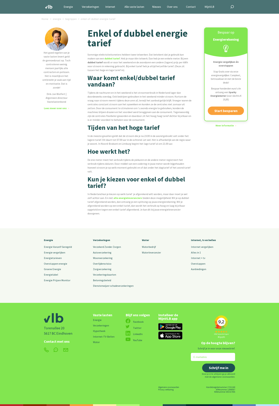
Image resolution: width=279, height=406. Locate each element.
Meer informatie (225, 125)
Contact (191, 7)
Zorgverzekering (102, 269)
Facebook (138, 321)
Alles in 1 (196, 252)
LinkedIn (138, 334)
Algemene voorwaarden (168, 387)
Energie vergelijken (54, 252)
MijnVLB (209, 7)
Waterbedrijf (149, 246)
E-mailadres (197, 355)
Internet (110, 7)
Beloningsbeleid (102, 280)
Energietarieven (53, 258)
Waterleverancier (151, 252)
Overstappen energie (55, 263)
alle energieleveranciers (128, 198)
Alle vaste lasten (134, 7)
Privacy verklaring (166, 389)
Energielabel (51, 274)
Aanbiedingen (198, 269)
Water (145, 240)
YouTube (137, 340)
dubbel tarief (112, 58)
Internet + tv (198, 258)
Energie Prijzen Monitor (57, 280)
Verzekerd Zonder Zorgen (107, 246)
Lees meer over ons (55, 108)
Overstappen (198, 263)
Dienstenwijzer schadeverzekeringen (113, 285)
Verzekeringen (90, 7)
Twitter (137, 327)
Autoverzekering (102, 252)
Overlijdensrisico (102, 263)
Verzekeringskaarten (104, 274)
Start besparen (226, 110)
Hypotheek (99, 331)
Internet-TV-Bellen (103, 336)
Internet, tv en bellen (203, 240)
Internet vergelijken (202, 246)
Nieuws (156, 7)
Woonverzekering (103, 258)
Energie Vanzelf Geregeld (58, 246)
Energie (68, 7)
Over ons (172, 7)
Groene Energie (52, 269)
